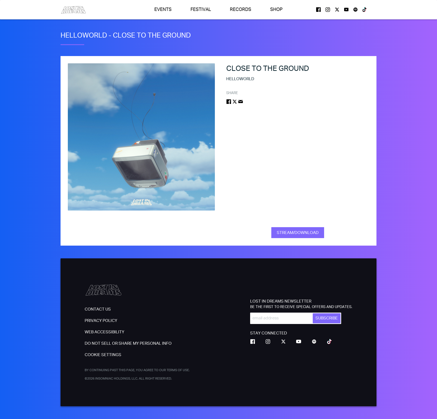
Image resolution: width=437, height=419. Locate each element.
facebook (318, 9)
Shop (276, 9)
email (240, 101)
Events (163, 9)
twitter (337, 9)
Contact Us (98, 309)
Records (240, 9)
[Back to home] (73, 9)
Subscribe (326, 318)
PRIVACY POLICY (101, 321)
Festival (201, 9)
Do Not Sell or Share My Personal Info (128, 344)
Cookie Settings (103, 355)
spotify (355, 9)
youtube (346, 9)
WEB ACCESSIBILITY (104, 332)
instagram (327, 9)
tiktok (365, 9)
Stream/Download (298, 233)
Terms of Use (178, 370)
